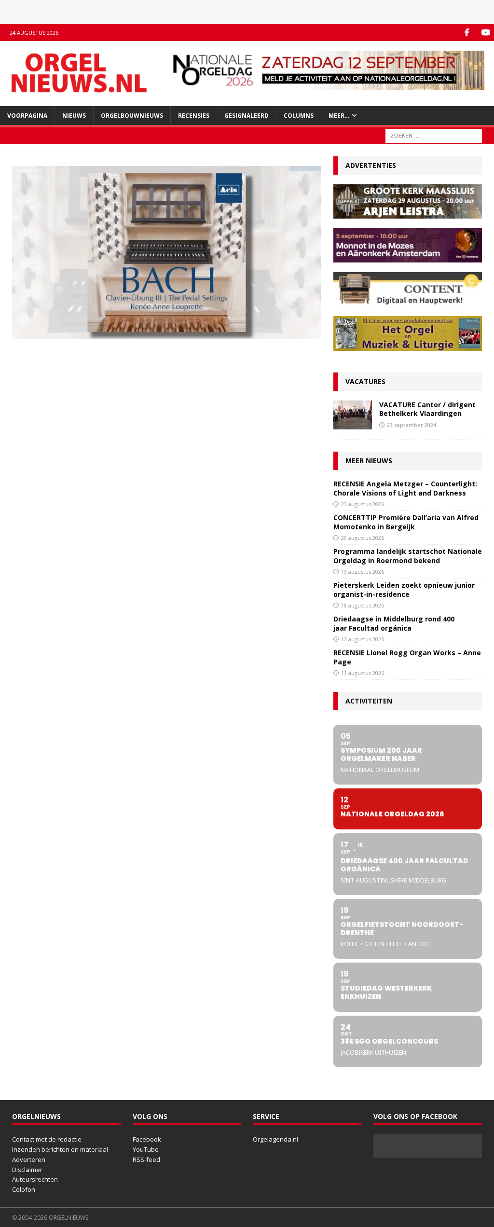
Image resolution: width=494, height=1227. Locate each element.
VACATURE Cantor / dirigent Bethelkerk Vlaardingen (427, 409)
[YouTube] (485, 32)
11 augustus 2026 (362, 672)
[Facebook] (466, 32)
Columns (299, 115)
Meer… (339, 115)
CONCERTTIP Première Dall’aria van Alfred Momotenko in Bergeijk (406, 522)
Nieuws (74, 115)
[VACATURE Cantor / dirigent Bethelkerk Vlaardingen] (352, 414)
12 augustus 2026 (362, 639)
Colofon (23, 1189)
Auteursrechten (35, 1179)
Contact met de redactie (47, 1139)
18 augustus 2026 (362, 605)
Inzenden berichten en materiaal (60, 1149)
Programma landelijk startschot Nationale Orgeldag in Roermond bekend (407, 556)
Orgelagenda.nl (275, 1139)
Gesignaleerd (246, 115)
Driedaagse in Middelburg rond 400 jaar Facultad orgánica (393, 623)
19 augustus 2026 (362, 571)
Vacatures (365, 381)
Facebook (147, 1139)
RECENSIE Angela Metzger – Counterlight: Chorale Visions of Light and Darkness (405, 488)
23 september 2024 (411, 424)
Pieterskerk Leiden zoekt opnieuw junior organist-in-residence (404, 589)
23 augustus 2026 (362, 504)
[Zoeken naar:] (433, 134)
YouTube (146, 1149)
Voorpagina (27, 115)
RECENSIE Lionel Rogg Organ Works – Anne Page (407, 657)
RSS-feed (146, 1159)
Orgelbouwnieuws (132, 115)
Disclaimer (27, 1169)
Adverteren (28, 1159)
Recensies (193, 115)
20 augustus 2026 (362, 537)
